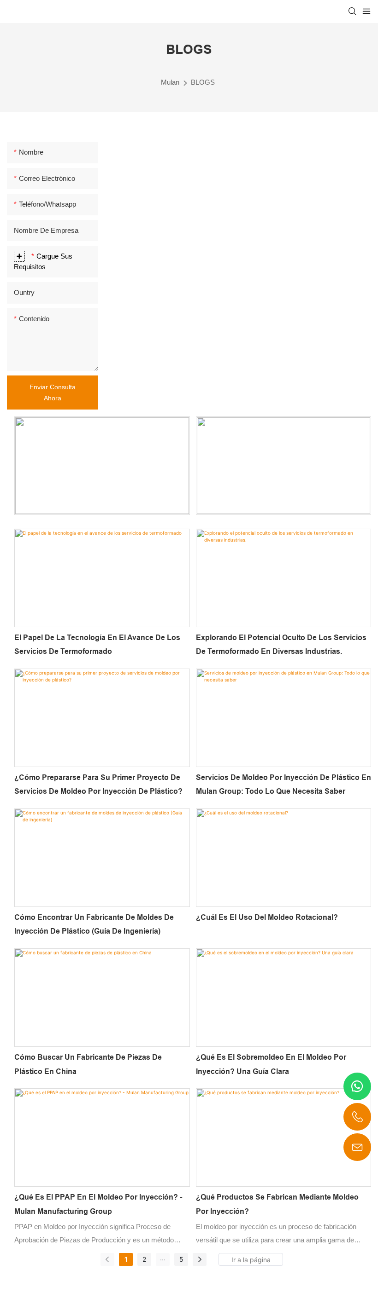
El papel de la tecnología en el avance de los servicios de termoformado (97, 644)
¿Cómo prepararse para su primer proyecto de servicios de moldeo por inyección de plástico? (98, 784)
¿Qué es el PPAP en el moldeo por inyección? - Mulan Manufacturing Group (98, 1204)
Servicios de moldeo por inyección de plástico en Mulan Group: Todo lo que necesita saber (283, 784)
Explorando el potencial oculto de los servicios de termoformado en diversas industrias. (281, 644)
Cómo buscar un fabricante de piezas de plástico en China (88, 1064)
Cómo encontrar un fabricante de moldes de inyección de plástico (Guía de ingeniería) (94, 924)
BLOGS (203, 82)
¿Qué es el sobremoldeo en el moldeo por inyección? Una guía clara (271, 1064)
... (162, 1258)
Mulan (170, 82)
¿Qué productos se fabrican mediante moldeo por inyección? (277, 1204)
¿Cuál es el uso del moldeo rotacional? (267, 917)
